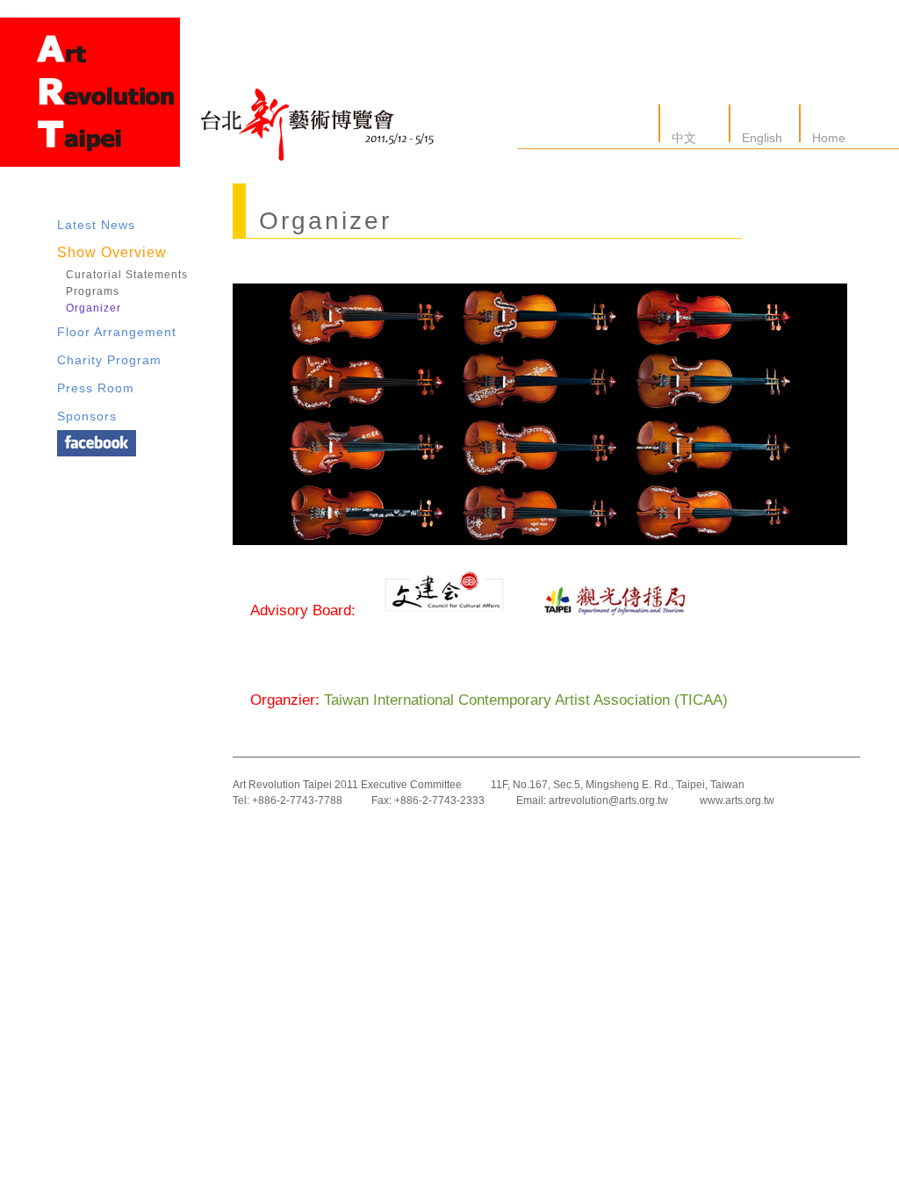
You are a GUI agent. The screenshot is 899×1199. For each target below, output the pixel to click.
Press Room (95, 388)
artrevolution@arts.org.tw (608, 800)
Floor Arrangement (116, 332)
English (760, 138)
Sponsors (87, 416)
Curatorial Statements (127, 275)
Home (827, 138)
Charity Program (109, 360)
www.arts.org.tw (737, 800)
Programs (92, 291)
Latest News (96, 225)
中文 (682, 138)
